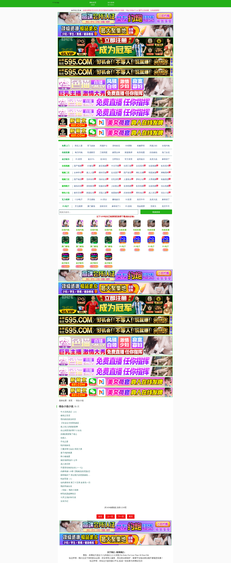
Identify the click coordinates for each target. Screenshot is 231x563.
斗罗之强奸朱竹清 (68, 497)
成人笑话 (152, 193)
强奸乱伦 (102, 179)
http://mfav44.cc (111, 4)
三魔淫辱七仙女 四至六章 (71, 449)
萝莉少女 (140, 179)
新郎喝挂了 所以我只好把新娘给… (75, 475)
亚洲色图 (127, 186)
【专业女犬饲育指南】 (70, 423)
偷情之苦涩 (65, 416)
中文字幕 (115, 166)
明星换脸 (152, 173)
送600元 (65, 250)
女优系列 (140, 166)
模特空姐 (102, 173)
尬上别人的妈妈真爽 (69, 427)
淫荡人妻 (102, 193)
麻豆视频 (102, 166)
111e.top (55, 2)
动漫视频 (152, 166)
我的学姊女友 (66, 486)
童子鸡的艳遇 (66, 453)
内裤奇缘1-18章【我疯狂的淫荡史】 (76, 471)
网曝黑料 (165, 173)
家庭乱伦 (90, 193)
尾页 (131, 516)
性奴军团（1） (67, 479)
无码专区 (90, 179)
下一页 (121, 516)
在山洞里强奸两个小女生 (71, 430)
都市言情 (78, 193)
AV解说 (90, 166)
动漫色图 (152, 186)
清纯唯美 (90, 186)
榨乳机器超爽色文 (68, 494)
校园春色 (115, 193)
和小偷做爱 (65, 456)
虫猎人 (63, 438)
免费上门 (65, 233)
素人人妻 (90, 173)
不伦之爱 (64, 442)
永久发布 (111, 2)
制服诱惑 (165, 179)
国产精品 (78, 179)
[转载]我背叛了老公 (69, 434)
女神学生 (78, 173)
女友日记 (64, 501)
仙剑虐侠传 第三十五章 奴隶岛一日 (75, 482)
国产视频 (78, 166)
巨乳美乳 (115, 179)
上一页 (110, 516)
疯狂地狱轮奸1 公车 (69, 460)
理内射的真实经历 (68, 419)
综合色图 (165, 186)
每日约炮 (122, 233)
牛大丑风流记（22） (69, 412)
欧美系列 (165, 166)
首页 (70, 401)
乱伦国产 (115, 173)
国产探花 (127, 173)
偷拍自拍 (78, 186)
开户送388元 (65, 266)
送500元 (122, 250)
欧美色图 (140, 186)
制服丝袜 (102, 186)
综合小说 (165, 193)
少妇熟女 (115, 186)
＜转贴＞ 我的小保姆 (69, 490)
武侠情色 (127, 193)
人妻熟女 (127, 179)
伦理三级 (127, 166)
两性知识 (140, 193)
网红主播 (140, 173)
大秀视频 (152, 179)
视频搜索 (156, 212)
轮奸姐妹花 (65, 445)
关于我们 (111, 552)
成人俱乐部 (65, 464)
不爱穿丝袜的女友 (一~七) (72, 468)
